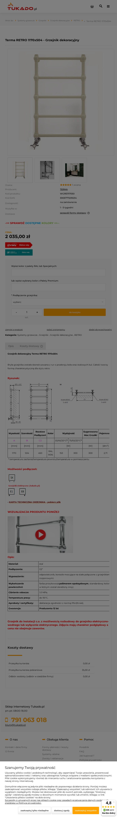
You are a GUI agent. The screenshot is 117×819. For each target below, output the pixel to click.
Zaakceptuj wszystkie (86, 810)
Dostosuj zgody (61, 810)
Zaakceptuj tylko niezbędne (35, 810)
